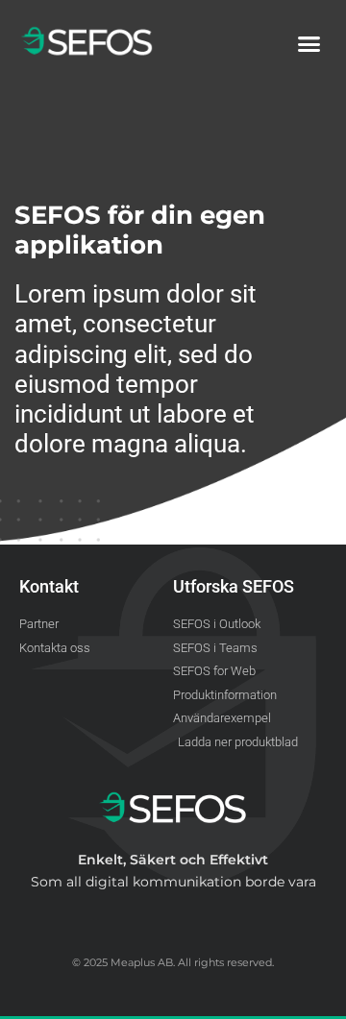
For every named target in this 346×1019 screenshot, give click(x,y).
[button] (309, 44)
